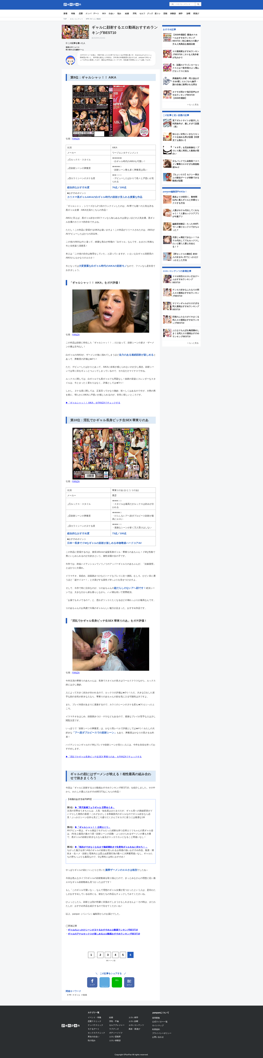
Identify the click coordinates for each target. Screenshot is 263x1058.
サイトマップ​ (158, 1025)
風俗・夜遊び (134, 1029)
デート (96, 13)
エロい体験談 (115, 1040)
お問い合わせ (158, 1037)
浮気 (135, 13)
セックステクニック (96, 1033)
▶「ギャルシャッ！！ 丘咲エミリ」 (93, 827)
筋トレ (158, 13)
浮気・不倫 (114, 1021)
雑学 (181, 13)
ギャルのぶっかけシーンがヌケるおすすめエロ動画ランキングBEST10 (103, 930)
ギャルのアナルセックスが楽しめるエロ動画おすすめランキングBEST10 (104, 934)
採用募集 (156, 1018)
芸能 (165, 13)
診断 (188, 13)
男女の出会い (93, 1037)
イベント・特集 (94, 1017)
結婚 (127, 13)
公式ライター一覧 (160, 1022)
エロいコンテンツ (76, 19)
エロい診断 (133, 1021)
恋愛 (81, 13)
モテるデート (93, 1029)
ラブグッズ (114, 1029)
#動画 (98, 19)
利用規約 (156, 1029)
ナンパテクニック (95, 1025)
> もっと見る (193, 104)
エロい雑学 (133, 1017)
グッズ (150, 13)
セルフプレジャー (117, 1025)
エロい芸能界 (115, 1037)
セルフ (142, 13)
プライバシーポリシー (161, 1033)
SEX (104, 13)
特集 (73, 13)
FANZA (76, 139)
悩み (119, 13)
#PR (87, 19)
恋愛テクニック (94, 1021)
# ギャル (76, 995)
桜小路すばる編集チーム (75, 50)
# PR (69, 995)
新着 (65, 13)
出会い (112, 13)
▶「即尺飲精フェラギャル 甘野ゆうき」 (95, 807)
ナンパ (88, 13)
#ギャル (93, 19)
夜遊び (196, 13)
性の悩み (91, 1040)
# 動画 (84, 995)
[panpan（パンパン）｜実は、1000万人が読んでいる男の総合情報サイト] (72, 4)
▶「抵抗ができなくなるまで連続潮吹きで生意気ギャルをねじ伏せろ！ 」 (111, 847)
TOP (65, 19)
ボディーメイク (116, 1033)
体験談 (173, 13)
